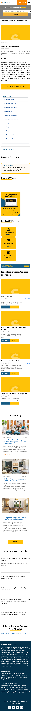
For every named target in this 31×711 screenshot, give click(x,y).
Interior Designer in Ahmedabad (10, 119)
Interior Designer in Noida (9, 123)
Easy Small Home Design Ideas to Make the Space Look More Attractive (15, 442)
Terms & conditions (13, 677)
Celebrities (17, 685)
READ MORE (6, 454)
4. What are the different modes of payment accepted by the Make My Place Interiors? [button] (13, 601)
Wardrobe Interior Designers (8, 257)
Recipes (24, 685)
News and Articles (12, 693)
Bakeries (24, 691)
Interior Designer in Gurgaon (9, 127)
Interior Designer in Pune (8, 111)
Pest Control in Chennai (18, 658)
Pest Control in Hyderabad (15, 656)
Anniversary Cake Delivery (14, 663)
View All (15, 542)
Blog (20, 693)
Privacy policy (23, 677)
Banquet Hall (12, 689)
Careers (9, 673)
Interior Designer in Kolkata (9, 135)
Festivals (12, 687)
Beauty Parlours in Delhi (15, 649)
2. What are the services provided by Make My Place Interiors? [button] (13, 577)
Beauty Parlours (16, 691)
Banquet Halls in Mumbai (16, 665)
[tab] (15, 563)
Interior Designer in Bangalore (10, 107)
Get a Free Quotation (15, 87)
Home (2, 20)
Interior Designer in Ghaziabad (10, 138)
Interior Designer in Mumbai (20, 20)
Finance (11, 685)
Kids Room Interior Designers (9, 245)
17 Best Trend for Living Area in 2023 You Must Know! (14, 480)
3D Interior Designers (8, 233)
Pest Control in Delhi (14, 652)
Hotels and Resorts (22, 689)
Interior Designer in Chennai (9, 131)
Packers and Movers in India (9, 647)
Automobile (4, 685)
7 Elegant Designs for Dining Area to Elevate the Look (14, 519)
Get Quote (14, 307)
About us (3, 673)
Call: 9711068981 (22, 2)
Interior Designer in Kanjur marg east (11, 633)
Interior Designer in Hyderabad (10, 115)
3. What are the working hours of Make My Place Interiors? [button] (13, 589)
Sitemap (24, 693)
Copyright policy (5, 679)
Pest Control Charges (13, 654)
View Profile (5, 307)
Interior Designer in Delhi (8, 99)
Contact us (16, 673)
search (15, 14)
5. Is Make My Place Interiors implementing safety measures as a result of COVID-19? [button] (14, 613)
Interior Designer (9, 20)
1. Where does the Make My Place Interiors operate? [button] (14, 559)
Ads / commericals (13, 675)
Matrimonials (4, 687)
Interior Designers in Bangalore (10, 661)
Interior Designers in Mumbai (20, 659)
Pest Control (19, 687)
